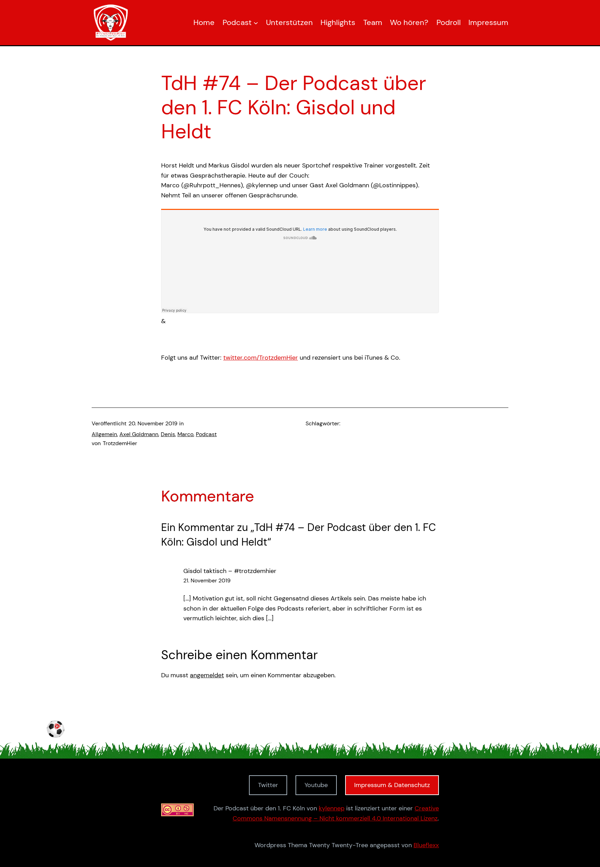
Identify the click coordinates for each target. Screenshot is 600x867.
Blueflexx (426, 845)
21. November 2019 (207, 580)
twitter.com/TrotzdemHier (260, 357)
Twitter (268, 785)
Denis (168, 434)
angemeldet (207, 675)
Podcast (206, 434)
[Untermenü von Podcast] (255, 22)
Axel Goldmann (138, 434)
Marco (185, 434)
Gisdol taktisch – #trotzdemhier (229, 571)
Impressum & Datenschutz (392, 785)
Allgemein (104, 434)
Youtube (316, 785)
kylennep (331, 808)
